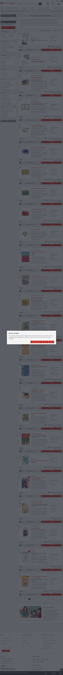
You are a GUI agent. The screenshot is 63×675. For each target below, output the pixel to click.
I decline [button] (45, 341)
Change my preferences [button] (36, 341)
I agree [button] (51, 341)
